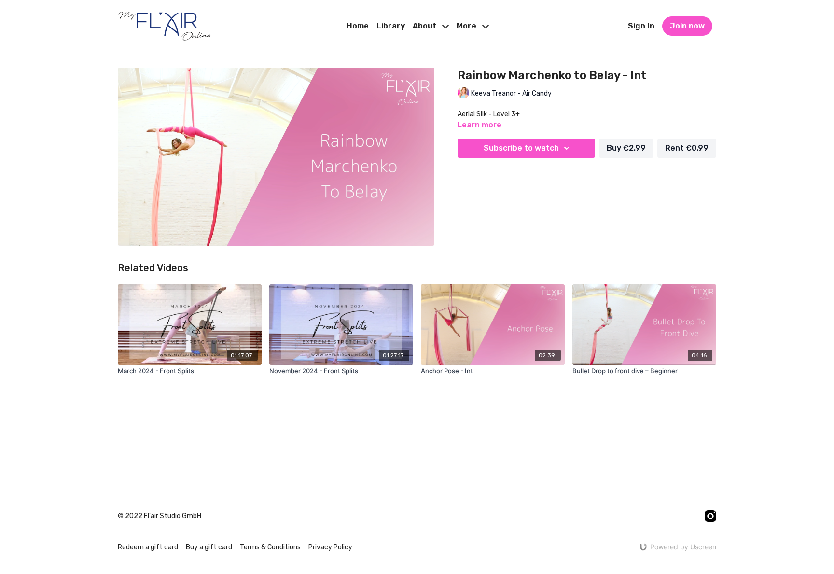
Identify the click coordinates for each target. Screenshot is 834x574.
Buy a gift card (209, 547)
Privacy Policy (330, 547)
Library (390, 25)
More (467, 25)
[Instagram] (710, 516)
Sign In (641, 25)
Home (358, 25)
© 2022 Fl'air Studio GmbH (159, 516)
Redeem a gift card (148, 547)
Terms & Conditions (270, 547)
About (425, 25)
